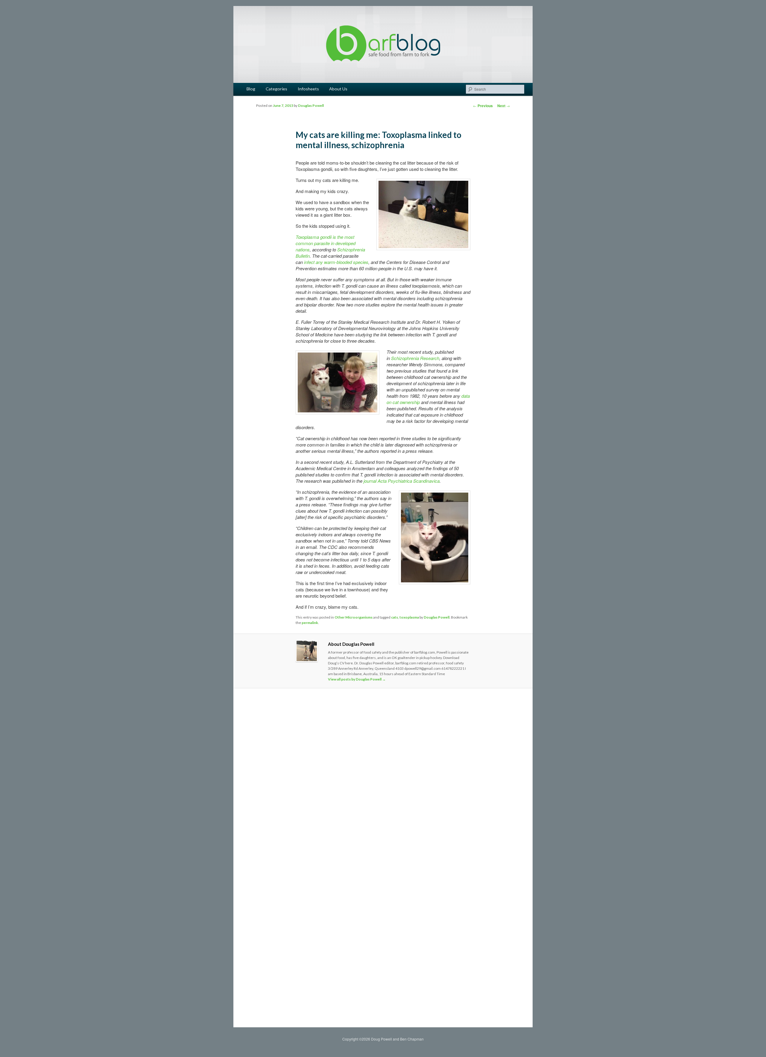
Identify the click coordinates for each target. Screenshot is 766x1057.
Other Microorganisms (354, 617)
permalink (310, 622)
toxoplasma (409, 617)
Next (503, 105)
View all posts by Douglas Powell (357, 679)
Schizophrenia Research (415, 358)
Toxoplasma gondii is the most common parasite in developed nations (325, 243)
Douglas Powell (311, 105)
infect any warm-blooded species (336, 262)
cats (394, 617)
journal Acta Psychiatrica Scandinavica (402, 481)
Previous (483, 105)
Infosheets (308, 88)
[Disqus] (383, 776)
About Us (338, 88)
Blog (251, 88)
